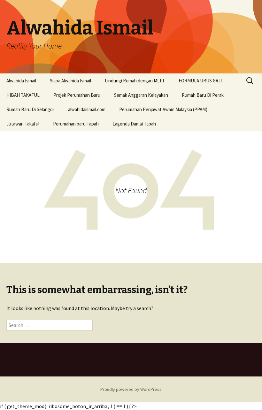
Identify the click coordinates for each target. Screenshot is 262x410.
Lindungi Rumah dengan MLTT (135, 81)
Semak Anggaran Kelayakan (141, 95)
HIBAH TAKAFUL (23, 95)
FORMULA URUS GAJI (200, 81)
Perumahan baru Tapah (76, 124)
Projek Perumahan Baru (76, 95)
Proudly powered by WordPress (131, 389)
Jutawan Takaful (22, 124)
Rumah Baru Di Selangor (30, 109)
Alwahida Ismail (21, 81)
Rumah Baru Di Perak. (203, 95)
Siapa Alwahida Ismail (70, 81)
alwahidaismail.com (86, 109)
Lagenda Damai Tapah (134, 124)
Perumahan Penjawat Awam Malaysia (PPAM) (163, 109)
